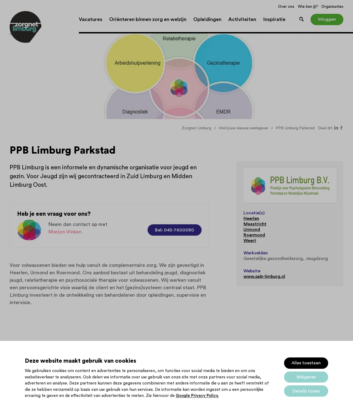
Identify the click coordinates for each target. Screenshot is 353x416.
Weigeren (306, 377)
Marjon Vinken (65, 231)
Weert (250, 240)
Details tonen (306, 391)
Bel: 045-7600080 (174, 230)
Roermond (254, 235)
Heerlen (251, 218)
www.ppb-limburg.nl (264, 276)
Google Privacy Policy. (197, 396)
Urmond (252, 229)
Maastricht (255, 224)
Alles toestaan (306, 363)
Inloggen (327, 19)
